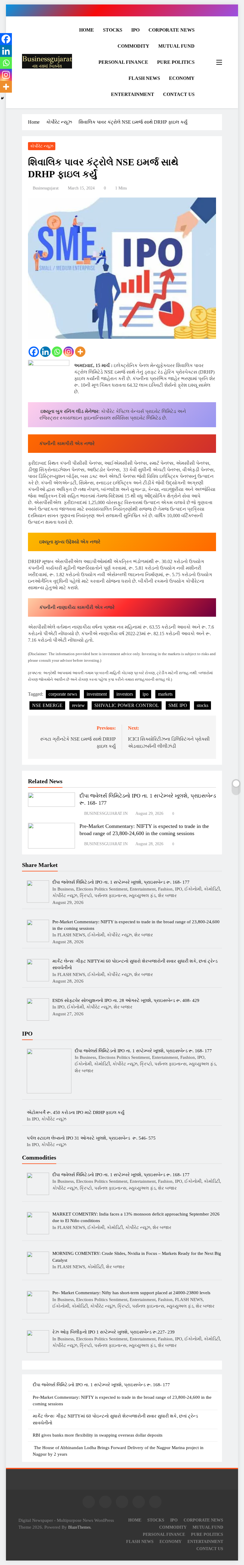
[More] (80, 351)
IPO (135, 29)
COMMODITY (133, 46)
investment (97, 694)
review (78, 705)
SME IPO (177, 705)
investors (124, 694)
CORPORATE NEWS (171, 29)
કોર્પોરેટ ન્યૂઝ (41, 146)
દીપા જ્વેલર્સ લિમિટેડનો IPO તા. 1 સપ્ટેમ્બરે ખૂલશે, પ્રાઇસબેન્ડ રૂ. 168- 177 (101, 1384)
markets (165, 694)
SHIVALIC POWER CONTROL (126, 705)
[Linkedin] (45, 351)
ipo (145, 694)
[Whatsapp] (57, 351)
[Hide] (2, 98)
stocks (202, 705)
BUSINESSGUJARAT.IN (106, 813)
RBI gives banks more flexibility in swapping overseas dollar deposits (97, 1435)
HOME (86, 29)
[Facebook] (34, 351)
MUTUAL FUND (176, 46)
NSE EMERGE (47, 705)
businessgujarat (46, 188)
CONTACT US (179, 94)
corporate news (63, 694)
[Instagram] (68, 351)
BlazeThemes (79, 1527)
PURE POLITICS (176, 62)
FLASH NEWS (144, 78)
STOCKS (112, 29)
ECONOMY (182, 78)
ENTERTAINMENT (132, 94)
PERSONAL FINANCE (123, 62)
